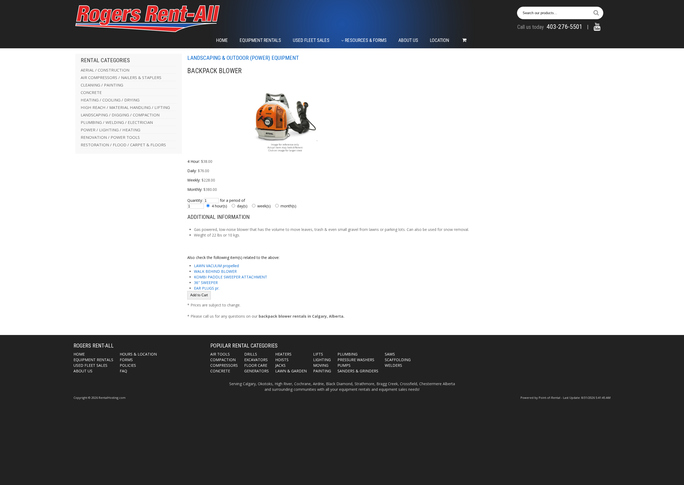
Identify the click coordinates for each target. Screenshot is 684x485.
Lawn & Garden (291, 370)
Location (439, 40)
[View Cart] (462, 40)
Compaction (223, 359)
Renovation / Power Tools (110, 137)
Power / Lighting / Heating (110, 129)
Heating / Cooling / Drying (110, 99)
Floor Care (255, 365)
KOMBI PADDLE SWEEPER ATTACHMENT (230, 276)
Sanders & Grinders (357, 370)
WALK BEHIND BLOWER (215, 271)
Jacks (280, 365)
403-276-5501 (564, 26)
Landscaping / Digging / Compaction (120, 114)
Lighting (322, 359)
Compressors (224, 365)
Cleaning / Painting (102, 85)
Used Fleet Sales (311, 40)
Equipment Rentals (260, 40)
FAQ (123, 370)
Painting (322, 370)
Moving (320, 365)
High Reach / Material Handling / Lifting (125, 107)
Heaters (283, 354)
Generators (256, 370)
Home (222, 40)
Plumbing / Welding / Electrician (117, 122)
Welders (393, 365)
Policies (128, 365)
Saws (390, 354)
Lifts (318, 354)
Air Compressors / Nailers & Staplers (121, 77)
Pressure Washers (355, 359)
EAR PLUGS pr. (206, 288)
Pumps (344, 365)
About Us (408, 40)
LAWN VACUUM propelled (216, 265)
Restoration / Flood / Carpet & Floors (123, 144)
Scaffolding (398, 359)
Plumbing (347, 354)
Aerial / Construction (105, 70)
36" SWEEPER (206, 282)
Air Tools (220, 354)
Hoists (282, 359)
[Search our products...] (596, 13)
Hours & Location (138, 354)
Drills (250, 354)
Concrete (91, 92)
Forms (126, 359)
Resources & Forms (366, 40)
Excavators (256, 359)
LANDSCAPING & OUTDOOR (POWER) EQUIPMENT (243, 58)
